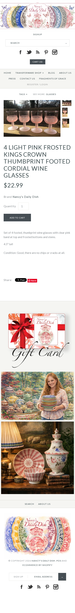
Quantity (10, 206)
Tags (23, 94)
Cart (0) (38, 61)
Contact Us (27, 78)
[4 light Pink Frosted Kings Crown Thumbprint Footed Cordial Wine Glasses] (32, 102)
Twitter (29, 52)
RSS (37, 52)
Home (7, 72)
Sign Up (18, 576)
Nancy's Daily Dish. (44, 560)
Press (12, 78)
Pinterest (46, 52)
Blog (51, 72)
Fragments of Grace (52, 78)
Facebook (20, 52)
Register (32, 84)
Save (33, 280)
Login (44, 84)
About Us (65, 72)
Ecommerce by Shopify (37, 565)
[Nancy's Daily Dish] (37, 2)
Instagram (55, 52)
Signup (37, 34)
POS (58, 560)
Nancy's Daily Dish (26, 196)
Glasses (51, 94)
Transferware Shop (29, 72)
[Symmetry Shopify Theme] (37, 369)
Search (29, 504)
